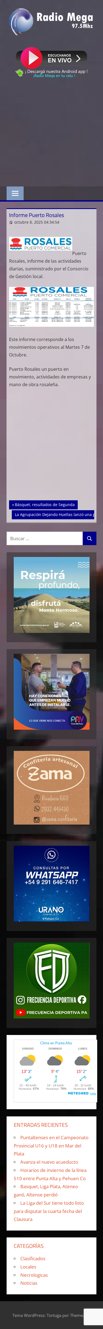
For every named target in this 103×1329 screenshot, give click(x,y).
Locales (28, 1267)
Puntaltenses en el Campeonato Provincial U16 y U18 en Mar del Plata (51, 1145)
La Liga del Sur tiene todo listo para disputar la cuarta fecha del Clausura (49, 1211)
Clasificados (32, 1258)
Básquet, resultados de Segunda (45, 504)
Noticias (28, 1283)
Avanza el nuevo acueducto (49, 1162)
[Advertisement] (51, 133)
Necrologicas (34, 1275)
